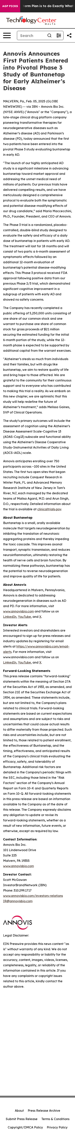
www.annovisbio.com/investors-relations (33, 896)
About (19, 1110)
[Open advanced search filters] (58, 35)
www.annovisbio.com (18, 611)
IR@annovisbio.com (17, 901)
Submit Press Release (22, 1119)
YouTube (24, 617)
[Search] (49, 35)
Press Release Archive (44, 1110)
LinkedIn (9, 617)
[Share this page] (69, 35)
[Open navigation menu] (7, 35)
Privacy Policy (57, 1127)
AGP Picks (10, 6)
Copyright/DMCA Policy (25, 1127)
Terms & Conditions (55, 1119)
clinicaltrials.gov (49, 509)
